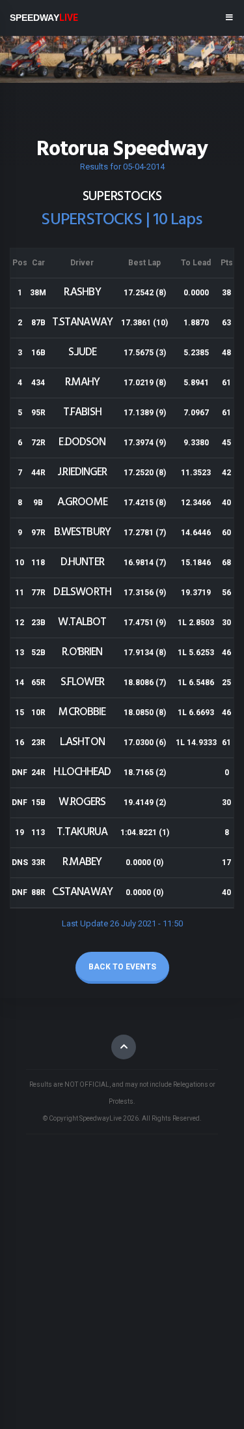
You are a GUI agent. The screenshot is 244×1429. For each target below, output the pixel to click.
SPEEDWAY (44, 17)
